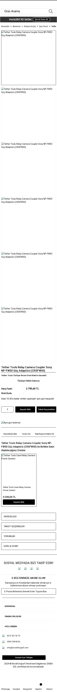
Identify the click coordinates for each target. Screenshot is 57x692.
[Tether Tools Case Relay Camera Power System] (18, 469)
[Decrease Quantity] (3, 409)
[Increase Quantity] (11, 409)
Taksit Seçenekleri (14, 526)
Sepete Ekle (25, 409)
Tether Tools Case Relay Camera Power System (17, 488)
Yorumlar (9, 536)
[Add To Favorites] (10, 432)
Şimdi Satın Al (41, 19)
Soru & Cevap (11, 546)
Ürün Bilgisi (10, 516)
